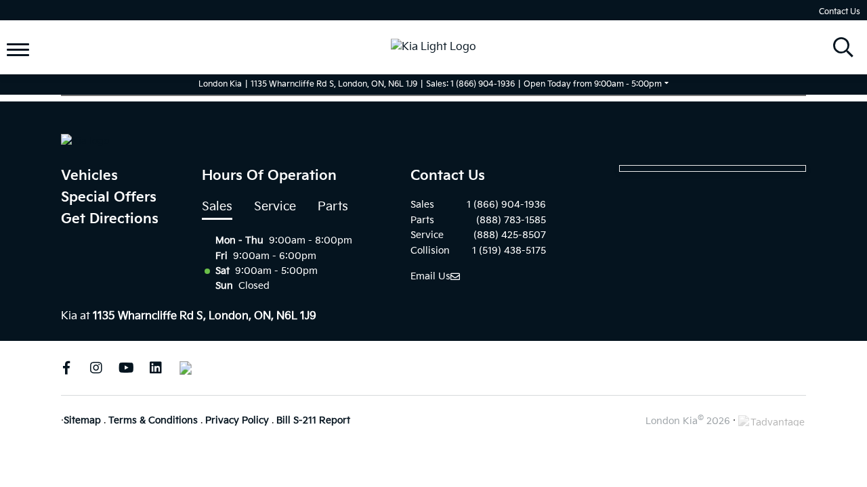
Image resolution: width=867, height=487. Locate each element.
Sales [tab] (217, 207)
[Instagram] (96, 368)
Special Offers (108, 197)
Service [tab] (275, 207)
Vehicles (89, 176)
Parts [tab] (333, 207)
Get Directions (109, 219)
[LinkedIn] (156, 368)
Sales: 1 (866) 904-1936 (470, 84)
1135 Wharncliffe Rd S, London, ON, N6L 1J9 (334, 84)
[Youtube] (126, 368)
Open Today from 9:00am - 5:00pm (593, 84)
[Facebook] (66, 368)
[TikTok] (185, 368)
